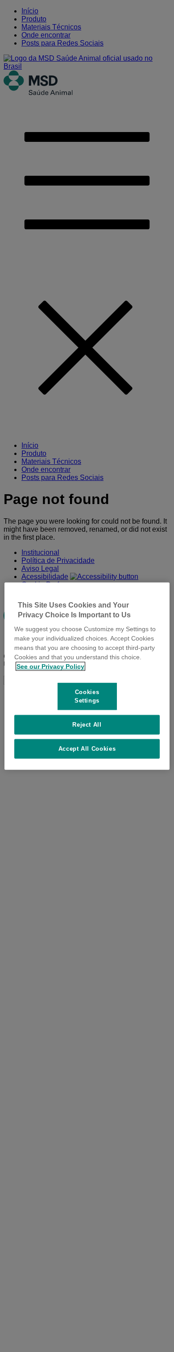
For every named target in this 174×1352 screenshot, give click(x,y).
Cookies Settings (87, 696)
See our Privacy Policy (50, 666)
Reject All (87, 724)
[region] (87, 676)
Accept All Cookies (87, 748)
